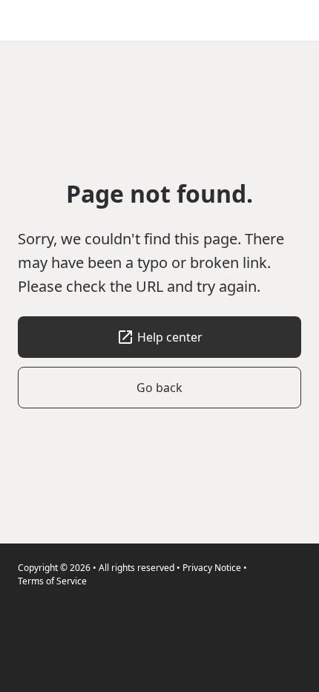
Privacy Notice (211, 567)
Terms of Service (52, 581)
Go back (159, 387)
